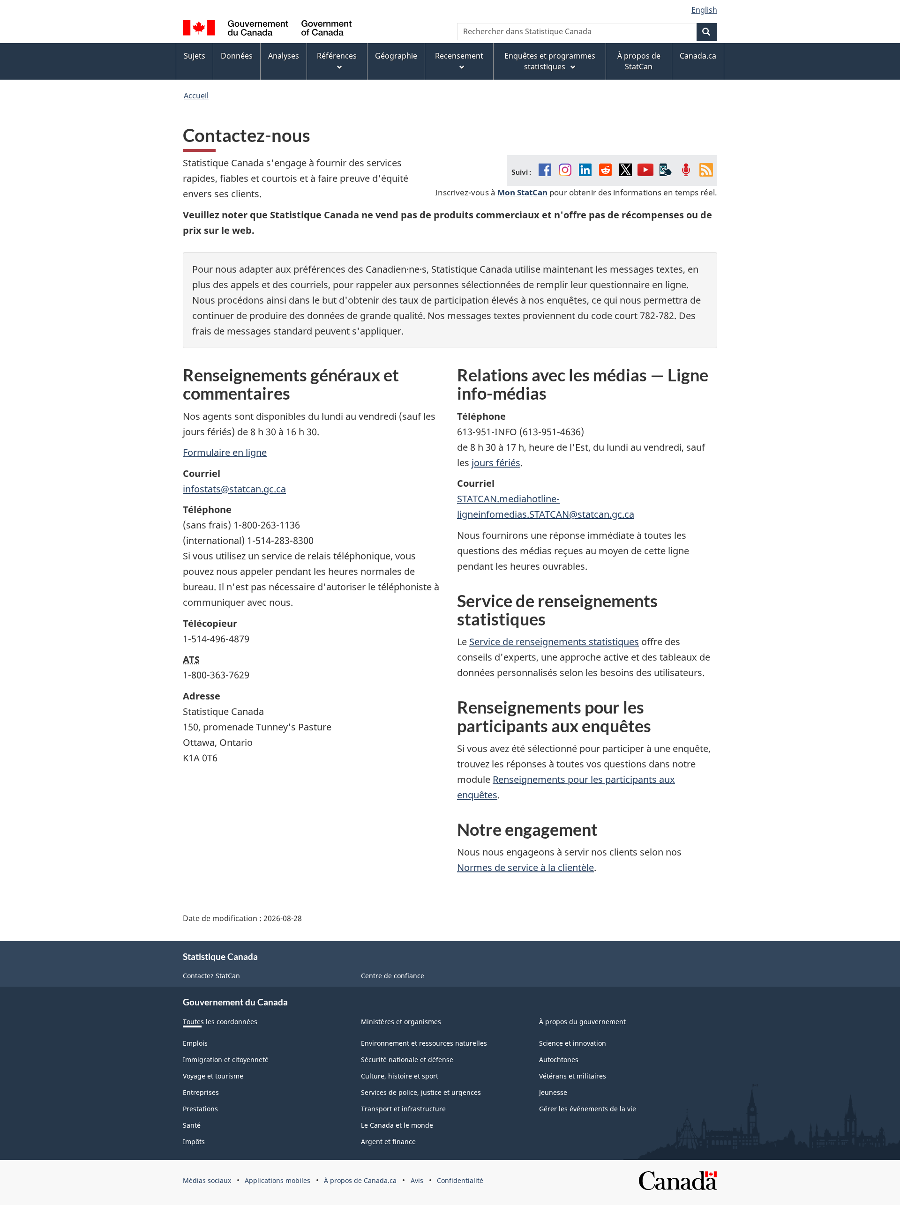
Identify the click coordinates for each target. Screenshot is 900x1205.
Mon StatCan (522, 192)
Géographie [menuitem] (396, 56)
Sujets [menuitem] (194, 56)
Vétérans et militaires (572, 1075)
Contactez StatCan (211, 975)
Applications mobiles (277, 1180)
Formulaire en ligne (225, 452)
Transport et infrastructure (403, 1108)
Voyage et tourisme (213, 1075)
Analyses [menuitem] (283, 56)
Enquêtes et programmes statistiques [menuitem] (549, 61)
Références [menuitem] (337, 56)
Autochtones (558, 1059)
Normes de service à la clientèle (525, 867)
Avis (417, 1180)
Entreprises (201, 1092)
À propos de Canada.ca (360, 1180)
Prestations (200, 1108)
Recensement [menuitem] (459, 56)
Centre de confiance (392, 975)
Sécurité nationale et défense (407, 1059)
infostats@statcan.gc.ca (234, 489)
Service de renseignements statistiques (554, 641)
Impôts (194, 1141)
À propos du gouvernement (582, 1021)
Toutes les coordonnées (220, 1021)
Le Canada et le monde (397, 1125)
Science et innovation (572, 1043)
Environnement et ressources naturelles (424, 1043)
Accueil (196, 95)
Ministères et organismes (401, 1021)
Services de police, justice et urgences (421, 1092)
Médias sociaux (207, 1180)
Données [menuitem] (237, 56)
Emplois (195, 1043)
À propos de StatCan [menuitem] (638, 61)
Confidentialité (460, 1180)
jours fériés (496, 462)
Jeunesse (553, 1092)
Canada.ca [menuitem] (698, 56)
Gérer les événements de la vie (587, 1108)
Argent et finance (388, 1141)
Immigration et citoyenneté (226, 1059)
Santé (192, 1125)
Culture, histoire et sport (399, 1075)
